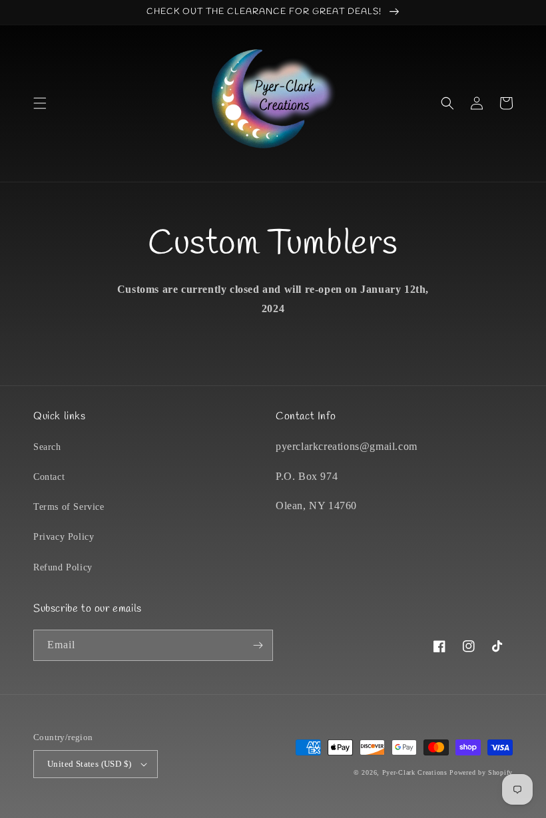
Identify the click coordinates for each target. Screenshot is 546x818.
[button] (40, 103)
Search (47, 447)
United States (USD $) (89, 764)
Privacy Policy (63, 537)
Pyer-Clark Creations (414, 772)
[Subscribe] (257, 645)
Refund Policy (63, 567)
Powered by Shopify (481, 772)
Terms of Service (69, 507)
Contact (49, 477)
